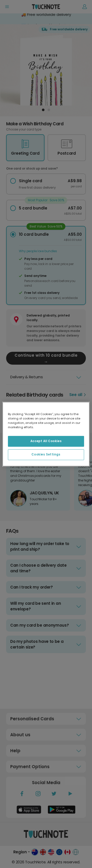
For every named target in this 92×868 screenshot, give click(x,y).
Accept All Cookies (46, 441)
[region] (46, 433)
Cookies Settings (45, 454)
